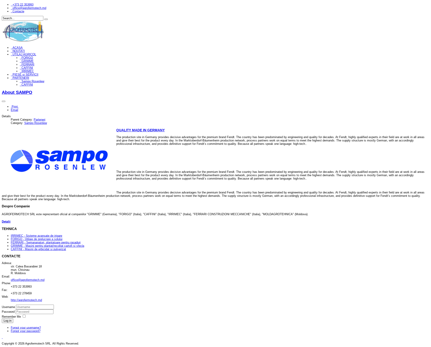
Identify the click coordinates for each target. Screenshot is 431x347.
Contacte (18, 11)
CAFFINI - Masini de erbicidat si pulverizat (38, 249)
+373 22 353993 (23, 4)
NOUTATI (19, 51)
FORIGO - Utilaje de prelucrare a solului (36, 239)
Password (8, 311)
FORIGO (27, 57)
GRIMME (28, 61)
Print (15, 106)
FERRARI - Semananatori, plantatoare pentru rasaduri (46, 242)
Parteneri (39, 119)
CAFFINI (27, 67)
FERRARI (28, 64)
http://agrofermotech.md (26, 300)
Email (14, 110)
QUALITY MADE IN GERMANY (140, 130)
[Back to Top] (2, 337)
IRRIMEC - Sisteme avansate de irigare (36, 235)
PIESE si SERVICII (25, 74)
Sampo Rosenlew (33, 81)
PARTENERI (21, 78)
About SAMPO (17, 92)
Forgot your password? (25, 331)
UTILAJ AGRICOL (24, 54)
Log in (7, 320)
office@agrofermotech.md (29, 8)
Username (8, 307)
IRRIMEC (28, 71)
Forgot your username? (26, 327)
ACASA (18, 47)
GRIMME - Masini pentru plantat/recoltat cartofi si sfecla (47, 245)
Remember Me (11, 316)
